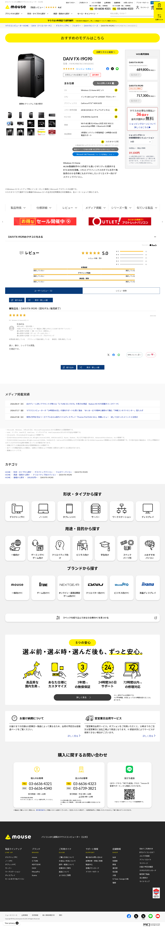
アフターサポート (142, 3)
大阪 (114, 875)
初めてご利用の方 (146, 849)
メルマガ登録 (96, 3)
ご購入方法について (66, 857)
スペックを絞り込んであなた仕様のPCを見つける (86, 617)
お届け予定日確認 (146, 867)
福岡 (114, 883)
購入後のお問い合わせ (94, 857)
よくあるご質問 (65, 875)
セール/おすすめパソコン (14, 879)
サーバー (95, 517)
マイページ (144, 7)
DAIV (34, 868)
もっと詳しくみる (104, 83)
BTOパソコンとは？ (147, 852)
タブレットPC (69, 517)
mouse (34, 857)
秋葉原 (115, 861)
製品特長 (16, 207)
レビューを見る (85, 69)
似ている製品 (145, 207)
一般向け (15, 555)
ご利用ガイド (83, 3)
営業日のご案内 (65, 868)
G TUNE (35, 861)
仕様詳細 (41, 207)
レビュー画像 (121, 291)
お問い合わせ (128, 3)
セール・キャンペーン (86, 14)
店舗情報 (117, 3)
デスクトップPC (17, 517)
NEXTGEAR (36, 864)
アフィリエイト (145, 860)
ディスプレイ (148, 517)
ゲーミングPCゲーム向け (37, 556)
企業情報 (107, 3)
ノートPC (43, 517)
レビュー (67, 207)
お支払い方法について (67, 861)
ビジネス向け (82, 555)
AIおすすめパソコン (150, 556)
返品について (64, 872)
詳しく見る (81, 697)
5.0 (105, 253)
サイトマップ (144, 881)
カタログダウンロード (147, 870)
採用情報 (35, 915)
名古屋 (115, 872)
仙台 (114, 857)
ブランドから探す (12, 14)
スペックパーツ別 (127, 556)
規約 (60, 915)
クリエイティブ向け (60, 556)
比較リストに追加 (104, 52)
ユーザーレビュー (43, 291)
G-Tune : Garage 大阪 (121, 879)
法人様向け (143, 878)
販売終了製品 (144, 874)
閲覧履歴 (159, 9)
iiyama (34, 875)
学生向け (105, 555)
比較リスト (159, 20)
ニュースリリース (11, 915)
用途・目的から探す (61, 14)
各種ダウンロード (92, 868)
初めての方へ (70, 3)
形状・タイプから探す (36, 14)
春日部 (115, 868)
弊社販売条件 (40, 810)
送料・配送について (66, 864)
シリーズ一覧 (119, 207)
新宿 (114, 864)
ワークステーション (121, 517)
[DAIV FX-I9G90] (10, 115)
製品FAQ (89, 864)
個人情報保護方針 (48, 915)
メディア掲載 (93, 207)
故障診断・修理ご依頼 (94, 861)
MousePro (36, 872)
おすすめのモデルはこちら (82, 38)
